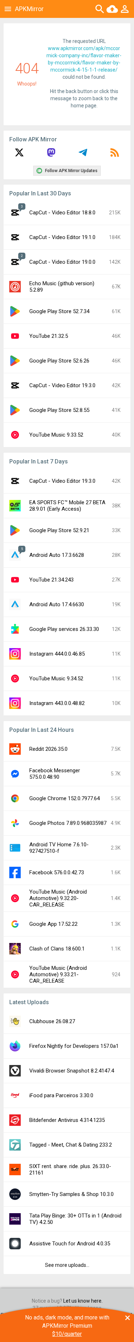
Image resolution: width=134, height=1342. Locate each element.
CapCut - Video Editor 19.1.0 (62, 237)
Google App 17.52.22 (53, 924)
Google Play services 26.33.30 (64, 629)
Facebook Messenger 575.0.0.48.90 (54, 773)
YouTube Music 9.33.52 (56, 435)
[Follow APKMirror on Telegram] (83, 155)
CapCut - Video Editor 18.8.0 (62, 212)
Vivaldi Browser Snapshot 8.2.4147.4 (71, 1071)
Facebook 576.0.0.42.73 (56, 872)
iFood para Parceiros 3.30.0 (61, 1095)
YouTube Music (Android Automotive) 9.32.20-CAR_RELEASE (58, 898)
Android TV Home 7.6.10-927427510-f (59, 847)
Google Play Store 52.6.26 (59, 361)
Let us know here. (83, 1301)
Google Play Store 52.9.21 (59, 530)
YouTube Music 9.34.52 (56, 678)
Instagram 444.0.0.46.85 (57, 654)
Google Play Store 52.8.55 (59, 410)
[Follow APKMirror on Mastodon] (51, 155)
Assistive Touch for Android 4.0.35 (69, 1243)
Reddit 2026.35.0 (48, 749)
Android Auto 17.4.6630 (56, 604)
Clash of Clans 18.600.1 (57, 948)
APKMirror (29, 9)
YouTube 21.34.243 (51, 580)
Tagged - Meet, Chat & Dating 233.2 (70, 1145)
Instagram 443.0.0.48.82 (57, 703)
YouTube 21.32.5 (48, 336)
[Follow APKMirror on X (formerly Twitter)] (19, 155)
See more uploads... (67, 1265)
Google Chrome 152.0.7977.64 (64, 798)
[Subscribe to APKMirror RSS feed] (114, 155)
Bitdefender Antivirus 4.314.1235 (67, 1120)
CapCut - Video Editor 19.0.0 (62, 262)
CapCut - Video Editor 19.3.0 (62, 385)
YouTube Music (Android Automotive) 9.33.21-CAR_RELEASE (58, 974)
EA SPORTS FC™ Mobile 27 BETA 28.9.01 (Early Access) (67, 505)
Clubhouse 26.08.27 (52, 1021)
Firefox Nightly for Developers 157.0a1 (74, 1046)
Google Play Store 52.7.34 (59, 311)
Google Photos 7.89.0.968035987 (67, 823)
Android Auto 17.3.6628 (56, 555)
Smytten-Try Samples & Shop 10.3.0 (71, 1194)
